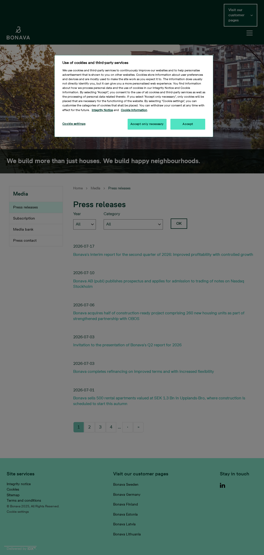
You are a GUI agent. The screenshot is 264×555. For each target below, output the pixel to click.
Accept (188, 124)
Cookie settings (74, 123)
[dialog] (134, 96)
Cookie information (134, 110)
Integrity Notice (102, 110)
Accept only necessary (147, 124)
